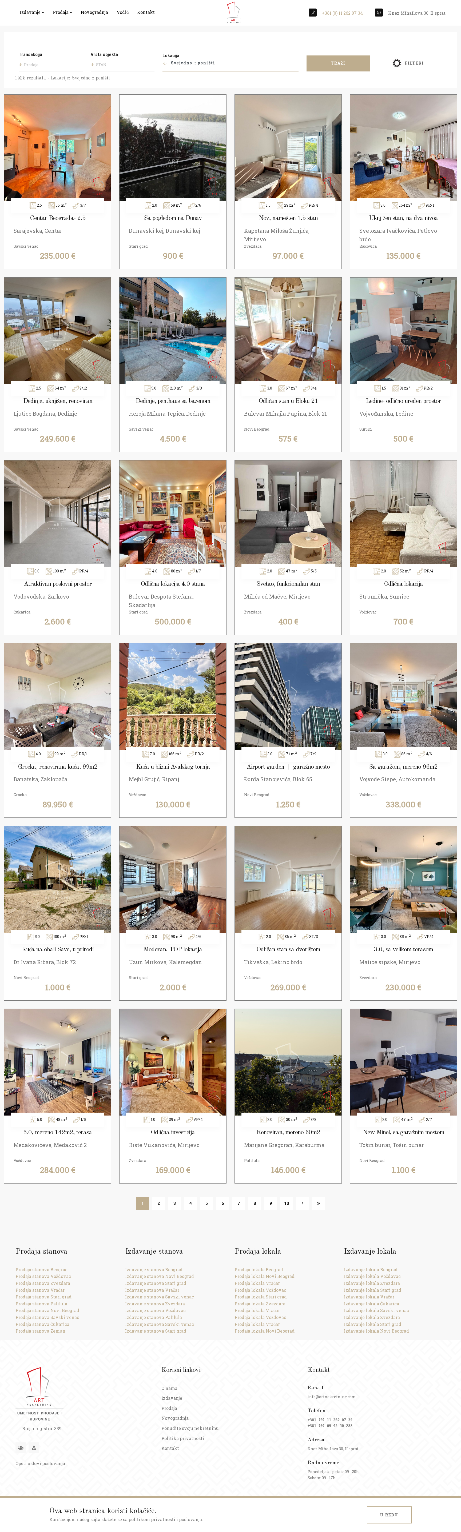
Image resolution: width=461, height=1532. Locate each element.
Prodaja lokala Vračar (257, 1283)
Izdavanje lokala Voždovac (372, 1276)
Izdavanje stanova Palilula (153, 1317)
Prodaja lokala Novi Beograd (265, 1276)
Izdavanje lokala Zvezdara (372, 1283)
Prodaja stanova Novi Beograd (47, 1310)
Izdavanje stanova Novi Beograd (159, 1276)
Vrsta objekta (104, 54)
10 (286, 1203)
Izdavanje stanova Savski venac (159, 1297)
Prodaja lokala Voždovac (260, 1290)
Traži (338, 63)
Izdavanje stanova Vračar (152, 1290)
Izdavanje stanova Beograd (153, 1269)
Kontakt (146, 12)
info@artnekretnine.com (332, 1396)
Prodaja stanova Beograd (41, 1269)
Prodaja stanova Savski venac (47, 1317)
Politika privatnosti (182, 1438)
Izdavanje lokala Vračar (369, 1297)
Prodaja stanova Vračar (40, 1290)
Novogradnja (94, 12)
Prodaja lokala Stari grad (261, 1297)
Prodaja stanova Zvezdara (42, 1283)
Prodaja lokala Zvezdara (260, 1303)
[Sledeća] (302, 1203)
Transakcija (30, 54)
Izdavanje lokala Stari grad (372, 1290)
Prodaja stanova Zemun (40, 1331)
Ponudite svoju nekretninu (190, 1428)
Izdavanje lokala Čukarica (371, 1303)
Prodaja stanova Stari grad (43, 1297)
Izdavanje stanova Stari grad (155, 1283)
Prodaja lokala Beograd (259, 1269)
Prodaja (61, 12)
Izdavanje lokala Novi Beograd (376, 1331)
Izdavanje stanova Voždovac (155, 1310)
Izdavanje (31, 12)
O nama (169, 1388)
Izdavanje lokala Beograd (371, 1269)
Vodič (123, 12)
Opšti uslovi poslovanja (40, 1463)
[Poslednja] (318, 1203)
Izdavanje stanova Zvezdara (155, 1303)
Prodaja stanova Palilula (41, 1303)
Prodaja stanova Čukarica (42, 1324)
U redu (389, 1514)
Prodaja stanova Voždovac (43, 1276)
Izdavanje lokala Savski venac (376, 1310)
